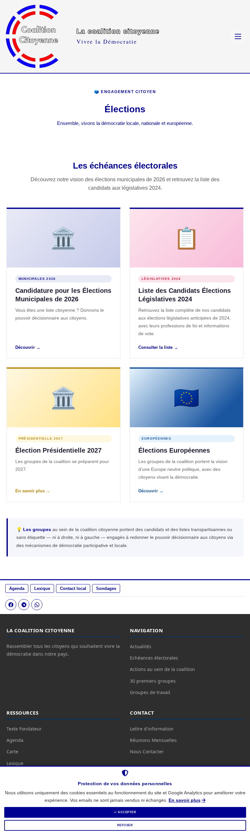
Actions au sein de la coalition (162, 669)
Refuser (125, 825)
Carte (12, 751)
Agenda (16, 588)
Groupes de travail (150, 692)
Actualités (140, 646)
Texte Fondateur (24, 729)
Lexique (42, 588)
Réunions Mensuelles (153, 740)
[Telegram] (23, 604)
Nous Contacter (147, 751)
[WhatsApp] (36, 604)
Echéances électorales (154, 658)
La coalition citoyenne (118, 31)
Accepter (126, 812)
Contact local (73, 588)
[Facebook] (10, 604)
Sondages (106, 588)
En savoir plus (185, 800)
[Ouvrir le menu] (238, 36)
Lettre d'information (152, 729)
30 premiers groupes (153, 681)
